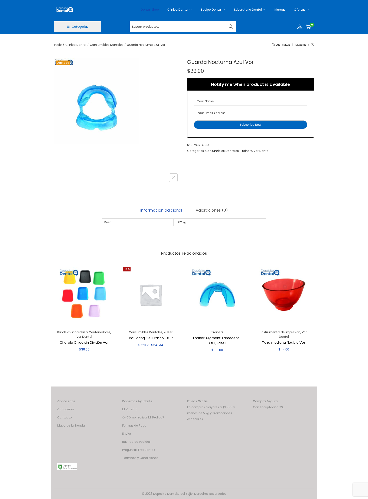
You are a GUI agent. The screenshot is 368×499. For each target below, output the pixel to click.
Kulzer (168, 332)
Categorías (80, 27)
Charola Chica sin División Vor (84, 342)
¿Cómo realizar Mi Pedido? (144, 417)
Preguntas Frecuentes (138, 450)
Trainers (246, 151)
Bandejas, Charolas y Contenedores (83, 332)
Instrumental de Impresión (280, 332)
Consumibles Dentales (106, 45)
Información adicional (161, 210)
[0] (308, 26)
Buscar (231, 27)
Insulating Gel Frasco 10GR (151, 338)
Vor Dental (261, 151)
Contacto (64, 417)
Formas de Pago (134, 425)
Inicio (58, 45)
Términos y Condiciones (140, 458)
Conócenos (66, 409)
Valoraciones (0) (212, 210)
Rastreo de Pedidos (136, 442)
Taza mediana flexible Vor (283, 342)
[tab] (161, 210)
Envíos (127, 433)
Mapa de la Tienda (71, 425)
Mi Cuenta (130, 409)
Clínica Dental (75, 45)
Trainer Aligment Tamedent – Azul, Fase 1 (217, 341)
